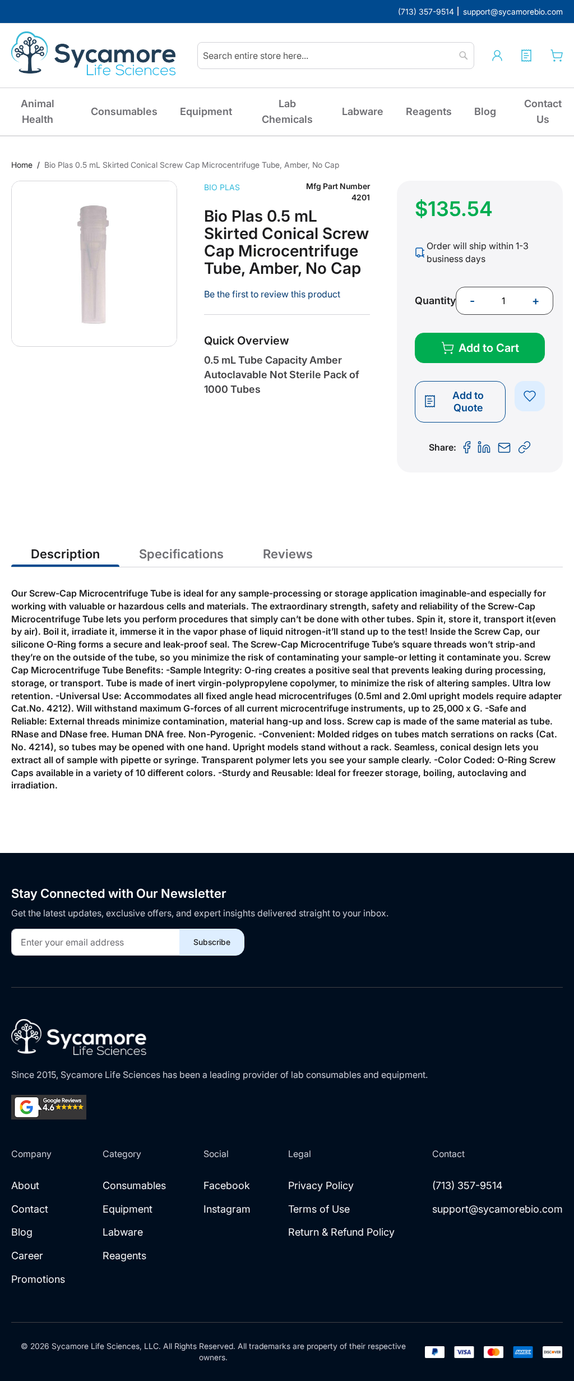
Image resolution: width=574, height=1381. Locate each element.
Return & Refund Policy (341, 1232)
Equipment (206, 111)
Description (65, 554)
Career (27, 1255)
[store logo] (95, 55)
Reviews (288, 554)
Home (22, 164)
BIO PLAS (222, 187)
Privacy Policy (321, 1185)
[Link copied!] (524, 448)
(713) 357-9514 (467, 1185)
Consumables (124, 111)
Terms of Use (319, 1209)
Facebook (226, 1185)
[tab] (65, 553)
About (25, 1185)
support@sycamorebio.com (497, 1209)
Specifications (181, 554)
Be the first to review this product (272, 294)
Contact (29, 1209)
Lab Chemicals (287, 111)
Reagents (429, 111)
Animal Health (37, 111)
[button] (497, 55)
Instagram (227, 1209)
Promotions (38, 1279)
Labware (362, 111)
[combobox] (335, 55)
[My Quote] (526, 55)
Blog (485, 111)
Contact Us (543, 111)
